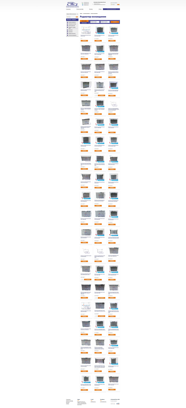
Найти (77, 14)
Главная (81, 13)
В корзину (102, 95)
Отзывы (100, 9)
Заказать (84, 40)
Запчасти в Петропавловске (72, 4)
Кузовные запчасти (72, 33)
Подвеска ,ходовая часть (72, 28)
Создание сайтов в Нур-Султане (118, 404)
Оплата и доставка (79, 9)
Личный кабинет (114, 2)
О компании (68, 9)
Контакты (91, 9)
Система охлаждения (72, 35)
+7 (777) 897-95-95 (86, 2)
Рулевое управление (72, 22)
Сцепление (70, 31)
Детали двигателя (72, 25)
